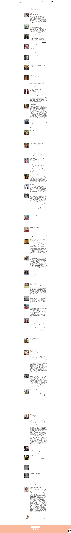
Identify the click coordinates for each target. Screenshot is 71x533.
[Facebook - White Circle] (33, 529)
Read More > (39, 32)
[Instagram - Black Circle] (51, 1)
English (48, 1)
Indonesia (44, 1)
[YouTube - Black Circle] (54, 1)
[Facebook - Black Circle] (52, 1)
